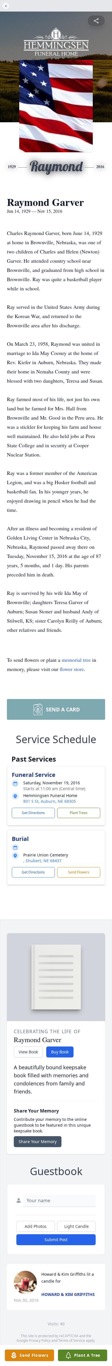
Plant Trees (79, 812)
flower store (72, 669)
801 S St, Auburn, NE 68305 (49, 801)
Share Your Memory (38, 1141)
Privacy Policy (40, 1340)
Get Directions (33, 812)
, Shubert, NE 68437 (42, 860)
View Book (28, 1052)
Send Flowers (78, 872)
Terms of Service (71, 1340)
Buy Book (60, 1052)
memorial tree (76, 659)
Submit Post (56, 1239)
